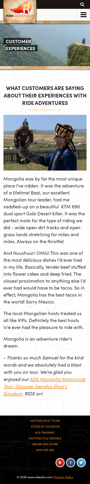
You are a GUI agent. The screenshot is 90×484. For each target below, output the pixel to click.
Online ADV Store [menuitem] (45, 444)
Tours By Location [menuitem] (45, 426)
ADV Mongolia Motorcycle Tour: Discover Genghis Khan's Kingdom (44, 386)
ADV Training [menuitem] (45, 432)
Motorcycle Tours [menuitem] (45, 421)
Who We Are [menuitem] (45, 450)
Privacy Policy (63, 477)
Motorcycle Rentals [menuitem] (45, 438)
